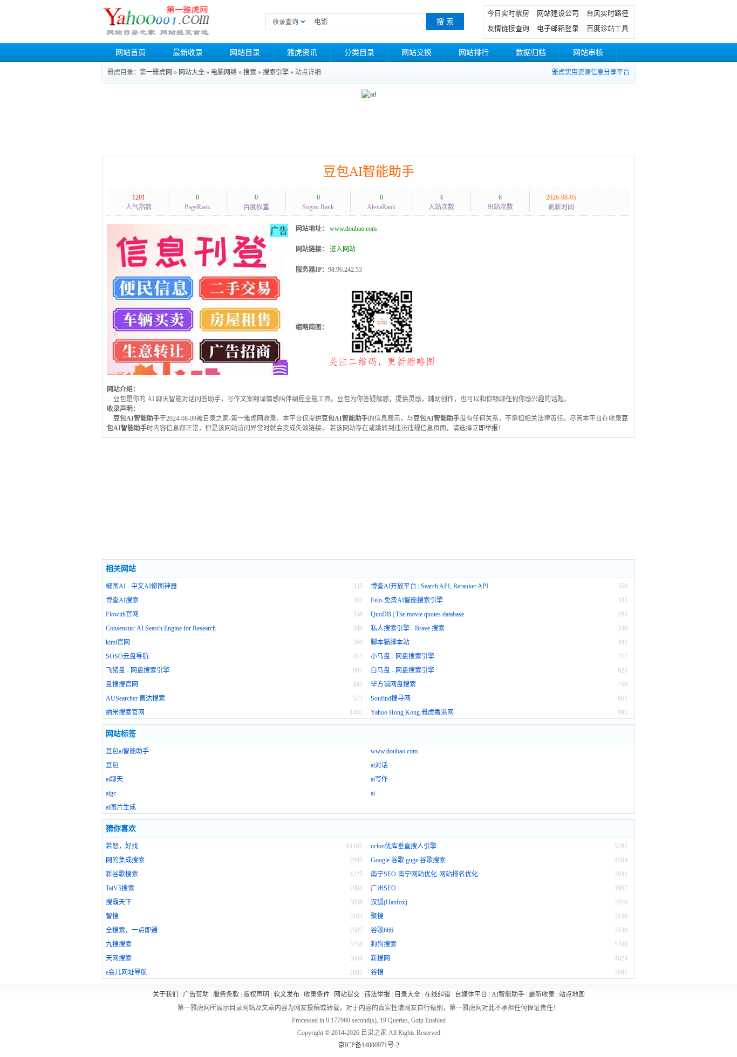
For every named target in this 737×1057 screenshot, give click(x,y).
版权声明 (256, 994)
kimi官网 (118, 642)
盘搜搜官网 (122, 684)
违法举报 (377, 994)
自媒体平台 (471, 994)
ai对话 (379, 765)
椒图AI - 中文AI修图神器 (141, 586)
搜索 (249, 72)
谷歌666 (382, 930)
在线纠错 (438, 994)
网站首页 (130, 53)
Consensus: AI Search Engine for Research (161, 628)
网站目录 (245, 53)
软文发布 (286, 994)
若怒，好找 (122, 846)
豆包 (112, 765)
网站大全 (191, 72)
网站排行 (474, 53)
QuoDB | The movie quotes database (417, 614)
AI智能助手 (508, 994)
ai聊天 (114, 779)
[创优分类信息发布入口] (197, 299)
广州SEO (383, 888)
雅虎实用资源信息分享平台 (591, 72)
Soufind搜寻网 (391, 698)
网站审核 (588, 53)
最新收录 (188, 53)
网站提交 (347, 994)
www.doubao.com (394, 751)
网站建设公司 (558, 13)
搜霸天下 (119, 902)
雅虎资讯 (302, 53)
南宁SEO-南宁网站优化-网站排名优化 (424, 874)
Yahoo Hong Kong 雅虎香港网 (412, 712)
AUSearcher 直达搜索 (135, 698)
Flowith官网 (122, 614)
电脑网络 (224, 72)
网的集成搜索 (125, 860)
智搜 (112, 916)
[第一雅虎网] (156, 21)
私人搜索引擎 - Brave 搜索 (408, 628)
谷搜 (377, 972)
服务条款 (226, 994)
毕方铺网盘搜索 (393, 684)
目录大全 (407, 994)
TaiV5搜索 (120, 888)
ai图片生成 (121, 807)
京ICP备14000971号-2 (368, 1045)
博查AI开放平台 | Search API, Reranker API (429, 586)
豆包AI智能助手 (368, 171)
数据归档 (531, 53)
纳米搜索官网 (125, 712)
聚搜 (377, 916)
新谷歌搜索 (122, 874)
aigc (111, 793)
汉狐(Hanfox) (389, 902)
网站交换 (416, 53)
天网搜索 (119, 958)
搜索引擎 (276, 72)
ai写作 (379, 779)
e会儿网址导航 (126, 972)
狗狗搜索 (384, 944)
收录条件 (317, 994)
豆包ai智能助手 (127, 751)
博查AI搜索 (122, 600)
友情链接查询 (508, 28)
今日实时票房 (508, 13)
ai (373, 793)
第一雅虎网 (156, 72)
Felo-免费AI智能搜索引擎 (407, 600)
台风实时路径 (607, 13)
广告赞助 (196, 994)
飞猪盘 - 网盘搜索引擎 (137, 670)
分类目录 (359, 53)
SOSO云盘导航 (127, 656)
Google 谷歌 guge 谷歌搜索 (408, 860)
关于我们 (166, 994)
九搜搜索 (119, 944)
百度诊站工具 (607, 28)
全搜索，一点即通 (132, 930)
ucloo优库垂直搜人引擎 (403, 846)
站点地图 (572, 994)
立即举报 (485, 428)
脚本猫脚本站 (390, 642)
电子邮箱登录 (558, 28)
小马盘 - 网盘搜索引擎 (402, 656)
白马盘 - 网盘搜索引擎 (402, 670)
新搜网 (380, 958)
